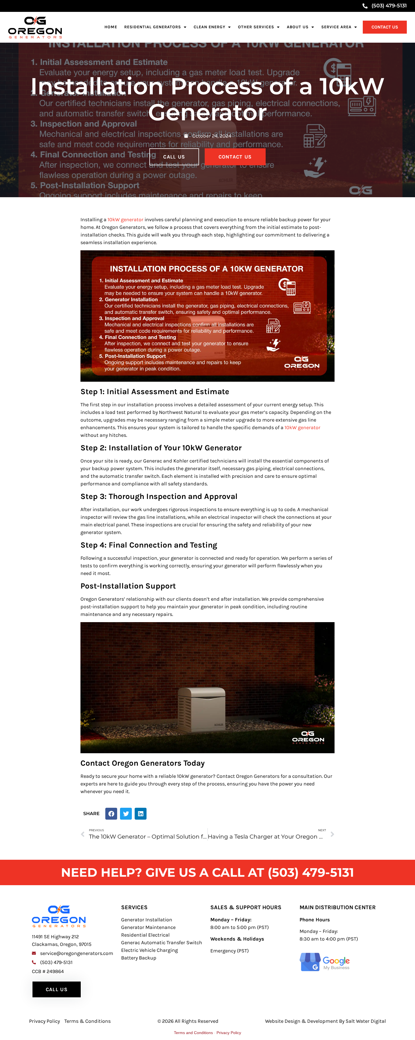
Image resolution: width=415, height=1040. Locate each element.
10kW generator (125, 219)
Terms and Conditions (193, 1032)
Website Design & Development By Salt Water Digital (325, 1021)
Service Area (336, 27)
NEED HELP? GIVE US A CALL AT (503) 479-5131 (207, 872)
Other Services (256, 27)
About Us (298, 27)
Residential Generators (152, 27)
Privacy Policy (229, 1032)
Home (110, 27)
